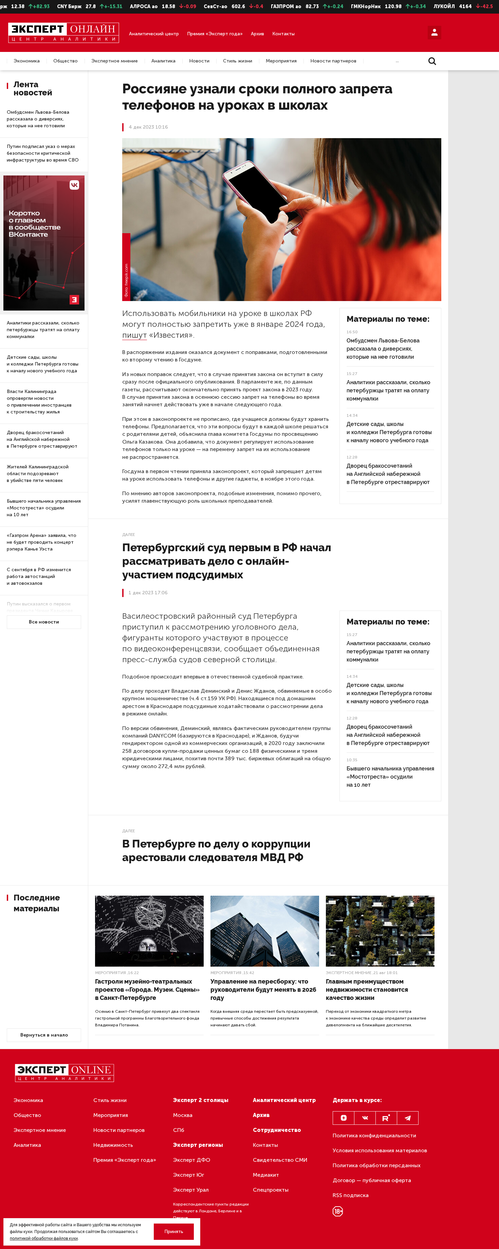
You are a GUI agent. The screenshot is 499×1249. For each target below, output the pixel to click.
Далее (128, 534)
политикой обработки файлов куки (44, 1238)
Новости (199, 61)
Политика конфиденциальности (374, 1135)
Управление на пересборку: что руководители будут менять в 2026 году (263, 989)
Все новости (44, 622)
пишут (134, 335)
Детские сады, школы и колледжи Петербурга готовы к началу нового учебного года (42, 364)
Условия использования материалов (380, 1150)
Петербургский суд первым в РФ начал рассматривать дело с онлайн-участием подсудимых (226, 561)
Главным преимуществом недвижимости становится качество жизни (367, 989)
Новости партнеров (333, 61)
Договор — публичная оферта (372, 1180)
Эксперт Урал (191, 1190)
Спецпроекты (271, 1190)
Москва (182, 1115)
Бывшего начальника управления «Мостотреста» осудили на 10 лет (44, 508)
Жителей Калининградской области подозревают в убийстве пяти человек (38, 473)
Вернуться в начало (44, 1035)
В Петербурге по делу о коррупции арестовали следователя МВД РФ (216, 850)
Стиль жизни (237, 61)
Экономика (27, 61)
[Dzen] (343, 1118)
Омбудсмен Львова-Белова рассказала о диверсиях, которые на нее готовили (38, 119)
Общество (65, 61)
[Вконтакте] (365, 1118)
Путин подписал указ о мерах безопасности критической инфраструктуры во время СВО (43, 153)
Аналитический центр (154, 34)
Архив (257, 34)
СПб (178, 1130)
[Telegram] (408, 1118)
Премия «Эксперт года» (215, 34)
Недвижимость (113, 1145)
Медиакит (266, 1175)
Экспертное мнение (114, 61)
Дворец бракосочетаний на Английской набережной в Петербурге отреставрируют (42, 439)
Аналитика (163, 61)
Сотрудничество (277, 1130)
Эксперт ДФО (191, 1160)
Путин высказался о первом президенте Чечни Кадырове (40, 607)
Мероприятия (281, 61)
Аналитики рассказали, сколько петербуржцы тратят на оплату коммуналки (43, 329)
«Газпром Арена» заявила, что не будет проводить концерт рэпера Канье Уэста (41, 542)
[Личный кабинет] (434, 32)
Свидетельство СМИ (280, 1160)
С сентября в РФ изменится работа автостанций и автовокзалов (39, 576)
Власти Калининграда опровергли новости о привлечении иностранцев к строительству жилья (39, 402)
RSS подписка (351, 1195)
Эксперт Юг (188, 1175)
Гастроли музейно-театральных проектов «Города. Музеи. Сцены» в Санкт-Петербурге (147, 989)
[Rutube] (386, 1118)
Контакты (283, 34)
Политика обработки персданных (377, 1165)
